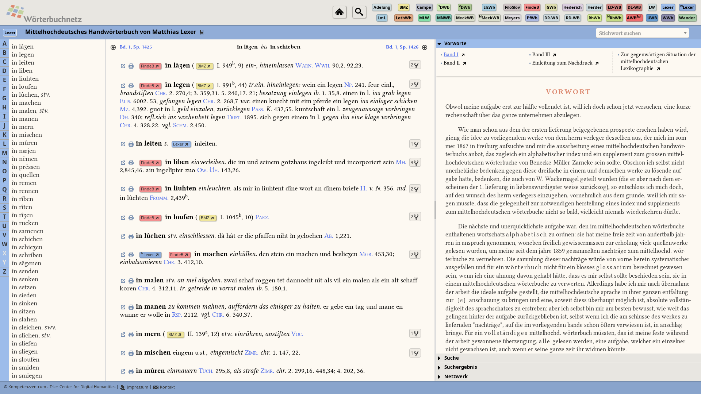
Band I (451, 54)
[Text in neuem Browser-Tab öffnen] (463, 54)
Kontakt (167, 387)
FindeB (147, 66)
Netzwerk (456, 376)
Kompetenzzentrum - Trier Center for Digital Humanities (61, 387)
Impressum (137, 387)
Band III (541, 54)
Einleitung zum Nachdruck (562, 63)
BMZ (202, 66)
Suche (451, 358)
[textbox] (642, 33)
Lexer (178, 144)
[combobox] (642, 33)
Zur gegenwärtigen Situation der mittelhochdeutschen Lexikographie (658, 61)
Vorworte (455, 43)
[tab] (568, 43)
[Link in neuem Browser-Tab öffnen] (157, 66)
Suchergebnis (460, 367)
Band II (452, 63)
